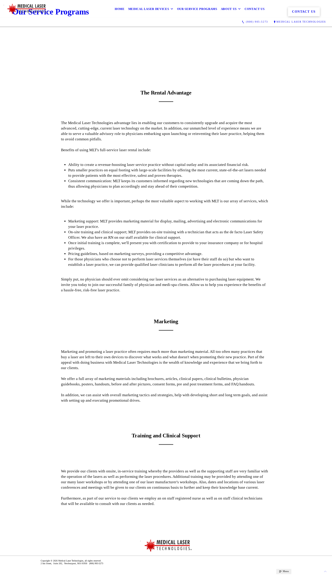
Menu (285, 571)
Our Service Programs (197, 9)
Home (120, 9)
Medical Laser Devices (148, 9)
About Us (229, 9)
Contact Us (255, 9)
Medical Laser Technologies (301, 21)
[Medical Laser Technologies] (25, 9)
